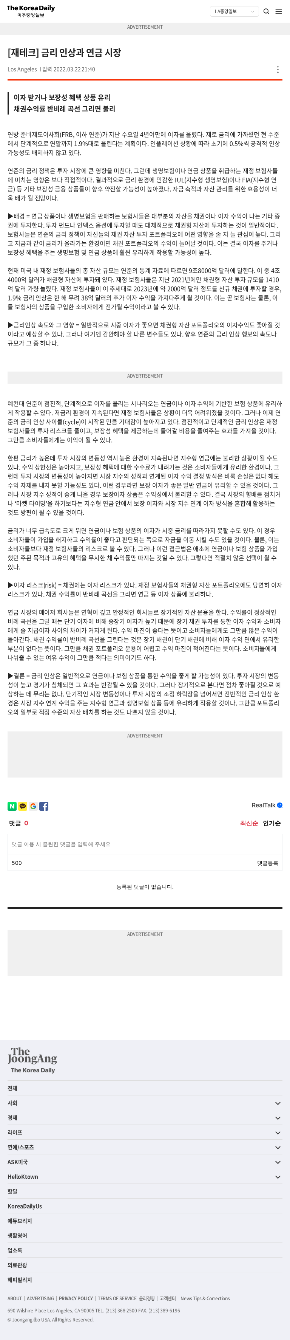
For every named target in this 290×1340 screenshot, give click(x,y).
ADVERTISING (40, 1298)
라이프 (15, 1132)
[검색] (266, 11)
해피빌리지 (20, 1279)
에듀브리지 (20, 1220)
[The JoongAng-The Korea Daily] (32, 1060)
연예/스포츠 (21, 1147)
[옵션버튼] (277, 69)
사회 (12, 1102)
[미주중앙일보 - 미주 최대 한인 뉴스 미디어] (31, 11)
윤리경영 (147, 1298)
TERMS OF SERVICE (117, 1298)
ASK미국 (18, 1161)
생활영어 (17, 1235)
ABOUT (15, 1298)
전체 (12, 1088)
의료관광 (17, 1265)
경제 (12, 1117)
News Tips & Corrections (205, 1298)
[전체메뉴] (278, 11)
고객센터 (168, 1298)
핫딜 (12, 1191)
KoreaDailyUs (25, 1206)
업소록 (15, 1250)
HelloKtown (23, 1176)
